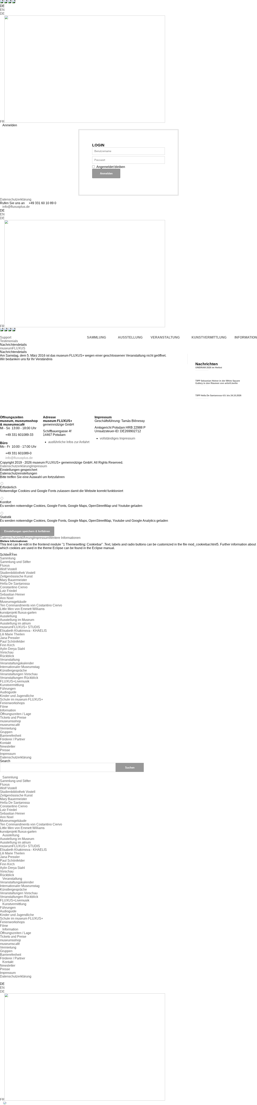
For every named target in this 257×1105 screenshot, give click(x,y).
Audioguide (8, 692)
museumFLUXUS (12, 348)
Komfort (71, 503)
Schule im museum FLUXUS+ (21, 699)
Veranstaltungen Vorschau (19, 674)
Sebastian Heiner (12, 594)
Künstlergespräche (13, 670)
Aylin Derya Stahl (12, 648)
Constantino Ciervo (14, 587)
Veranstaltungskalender (17, 663)
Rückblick (7, 656)
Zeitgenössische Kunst (16, 576)
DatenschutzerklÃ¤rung (17, 537)
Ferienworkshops (12, 703)
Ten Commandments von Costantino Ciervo (31, 605)
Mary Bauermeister (13, 580)
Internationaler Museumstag (20, 667)
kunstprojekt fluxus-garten (18, 612)
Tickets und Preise (13, 717)
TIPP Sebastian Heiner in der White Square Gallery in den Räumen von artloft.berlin (217, 382)
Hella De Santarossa (15, 583)
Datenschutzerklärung (15, 199)
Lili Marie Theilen (12, 634)
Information (8, 710)
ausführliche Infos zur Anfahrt (68, 442)
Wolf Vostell (8, 569)
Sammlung (7, 558)
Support (5, 337)
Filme (4, 706)
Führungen (8, 688)
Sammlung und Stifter (15, 562)
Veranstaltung (10, 659)
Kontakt (5, 743)
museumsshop (10, 721)
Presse (5, 750)
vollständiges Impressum (117, 438)
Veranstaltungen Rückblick (19, 677)
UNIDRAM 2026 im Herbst (208, 367)
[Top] (1, 980)
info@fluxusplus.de (16, 206)
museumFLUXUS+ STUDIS (20, 627)
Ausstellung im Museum (17, 619)
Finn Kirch (7, 645)
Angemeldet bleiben (110, 167)
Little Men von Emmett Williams (22, 609)
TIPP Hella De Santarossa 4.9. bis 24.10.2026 (218, 395)
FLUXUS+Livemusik (14, 681)
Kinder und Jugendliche (17, 696)
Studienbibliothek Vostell (17, 572)
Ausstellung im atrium (15, 623)
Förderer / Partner (12, 739)
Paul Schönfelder (12, 641)
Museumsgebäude (13, 601)
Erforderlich (61, 489)
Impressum (39, 466)
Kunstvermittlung (12, 685)
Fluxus (5, 565)
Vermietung (8, 728)
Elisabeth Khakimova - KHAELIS (23, 630)
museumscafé (10, 724)
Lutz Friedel (8, 591)
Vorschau (6, 652)
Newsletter (7, 746)
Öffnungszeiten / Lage (15, 714)
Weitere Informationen (65, 537)
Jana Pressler (10, 638)
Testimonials (9, 341)
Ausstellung (8, 616)
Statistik (84, 518)
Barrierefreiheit (10, 735)
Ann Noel (6, 598)
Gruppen (6, 732)
